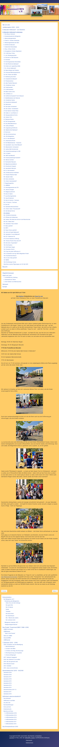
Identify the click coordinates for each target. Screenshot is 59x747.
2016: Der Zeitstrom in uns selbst (12, 659)
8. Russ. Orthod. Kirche (9, 49)
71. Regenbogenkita (9, 183)
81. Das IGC (6, 204)
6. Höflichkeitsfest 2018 (11, 713)
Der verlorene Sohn (10, 620)
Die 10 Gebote (9, 607)
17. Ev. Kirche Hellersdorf (10, 68)
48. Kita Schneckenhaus (10, 134)
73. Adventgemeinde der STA (11, 187)
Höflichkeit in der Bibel (9, 700)
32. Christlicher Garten (9, 100)
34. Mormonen (7, 104)
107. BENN (6, 260)
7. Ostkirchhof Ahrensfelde (10, 46)
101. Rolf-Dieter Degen (9, 247)
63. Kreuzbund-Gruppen (10, 166)
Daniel (7, 609)
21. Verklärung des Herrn (10, 76)
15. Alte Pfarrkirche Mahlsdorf (11, 64)
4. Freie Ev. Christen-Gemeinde (11, 40)
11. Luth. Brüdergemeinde (10, 55)
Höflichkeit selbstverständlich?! (12, 696)
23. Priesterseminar (8, 81)
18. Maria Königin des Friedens (11, 70)
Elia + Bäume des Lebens (12, 617)
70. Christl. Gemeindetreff (10, 181)
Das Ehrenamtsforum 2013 (10, 726)
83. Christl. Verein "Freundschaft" (12, 208)
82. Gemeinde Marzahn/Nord (11, 206)
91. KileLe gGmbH (8, 225)
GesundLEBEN (7, 637)
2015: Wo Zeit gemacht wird (11, 661)
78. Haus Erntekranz (9, 198)
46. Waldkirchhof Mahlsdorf (10, 130)
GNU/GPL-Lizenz (30, 737)
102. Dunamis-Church (9, 249)
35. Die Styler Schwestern (10, 106)
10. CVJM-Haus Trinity (9, 53)
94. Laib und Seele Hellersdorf (11, 232)
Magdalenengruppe (8, 273)
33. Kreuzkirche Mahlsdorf (10, 102)
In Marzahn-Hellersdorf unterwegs (12, 32)
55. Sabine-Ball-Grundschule (11, 149)
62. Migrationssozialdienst (10, 164)
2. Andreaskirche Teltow (10, 279)
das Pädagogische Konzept (9, 577)
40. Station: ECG (8, 117)
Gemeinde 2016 (8, 679)
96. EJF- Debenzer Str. (9, 236)
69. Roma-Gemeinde (9, 179)
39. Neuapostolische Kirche (10, 115)
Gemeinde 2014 (8, 683)
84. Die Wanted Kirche (9, 211)
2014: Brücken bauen (9, 663)
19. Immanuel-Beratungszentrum (12, 72)
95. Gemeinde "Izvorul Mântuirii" (12, 234)
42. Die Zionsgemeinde (9, 121)
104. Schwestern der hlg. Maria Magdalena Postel (16, 253)
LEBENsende (7, 640)
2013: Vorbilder (7, 665)
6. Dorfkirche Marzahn (9, 44)
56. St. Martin (7, 153)
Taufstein (8, 611)
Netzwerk (5, 284)
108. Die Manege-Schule (10, 262)
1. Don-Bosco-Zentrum (9, 34)
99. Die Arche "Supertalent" (11, 242)
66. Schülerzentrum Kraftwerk (11, 172)
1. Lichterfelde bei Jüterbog (10, 277)
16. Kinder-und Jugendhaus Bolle (12, 66)
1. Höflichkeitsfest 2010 (10, 723)
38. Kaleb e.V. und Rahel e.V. (11, 113)
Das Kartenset (7, 698)
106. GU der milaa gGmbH (10, 257)
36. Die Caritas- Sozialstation (11, 108)
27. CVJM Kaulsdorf (8, 89)
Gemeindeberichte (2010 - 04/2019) (13, 670)
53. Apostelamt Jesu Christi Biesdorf (13, 144)
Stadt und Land (7, 275)
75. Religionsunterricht (9, 191)
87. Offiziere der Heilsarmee (11, 217)
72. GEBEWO (7, 185)
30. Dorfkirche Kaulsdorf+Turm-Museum (14, 95)
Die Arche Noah (10, 613)
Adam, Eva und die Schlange (13, 603)
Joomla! (11, 737)
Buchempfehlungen (8, 704)
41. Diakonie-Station (9, 119)
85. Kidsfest (7, 213)
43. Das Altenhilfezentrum (10, 123)
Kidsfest (21, 296)
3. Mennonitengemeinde (10, 38)
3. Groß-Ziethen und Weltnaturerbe (12, 281)
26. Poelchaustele (8, 87)
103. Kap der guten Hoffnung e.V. (12, 251)
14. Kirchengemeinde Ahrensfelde (12, 61)
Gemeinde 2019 (8, 672)
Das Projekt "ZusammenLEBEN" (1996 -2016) (16, 627)
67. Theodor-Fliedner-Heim (10, 174)
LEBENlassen (7, 631)
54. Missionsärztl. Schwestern (11, 147)
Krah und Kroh (7, 707)
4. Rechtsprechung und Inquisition (13, 652)
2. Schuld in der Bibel (10, 648)
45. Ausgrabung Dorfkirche (10, 127)
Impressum (29, 740)
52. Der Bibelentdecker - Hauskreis (12, 142)
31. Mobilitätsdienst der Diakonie (12, 98)
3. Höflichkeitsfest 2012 (11, 719)
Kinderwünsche (7, 709)
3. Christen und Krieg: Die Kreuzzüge (14, 650)
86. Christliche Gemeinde (10, 215)
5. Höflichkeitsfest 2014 (11, 715)
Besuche (5, 267)
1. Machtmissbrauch (10, 646)
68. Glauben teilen (8, 176)
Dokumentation (7, 597)
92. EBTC (6, 228)
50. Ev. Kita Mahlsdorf (9, 138)
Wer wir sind (6, 25)
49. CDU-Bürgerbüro (9, 136)
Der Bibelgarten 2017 (9, 599)
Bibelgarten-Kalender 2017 (11, 622)
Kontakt (5, 286)
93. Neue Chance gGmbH (10, 230)
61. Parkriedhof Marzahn (10, 162)
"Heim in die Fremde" (10, 633)
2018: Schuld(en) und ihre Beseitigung (13, 644)
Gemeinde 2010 (8, 693)
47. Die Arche (7, 132)
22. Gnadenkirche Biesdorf (10, 78)
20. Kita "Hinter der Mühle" (10, 74)
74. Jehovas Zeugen (9, 189)
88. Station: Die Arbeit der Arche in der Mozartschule (17, 219)
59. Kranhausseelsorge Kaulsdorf (12, 157)
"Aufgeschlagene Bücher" (11, 624)
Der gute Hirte (9, 605)
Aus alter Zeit (7, 702)
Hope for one (39, 296)
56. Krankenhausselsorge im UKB (12, 151)
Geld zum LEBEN (8, 635)
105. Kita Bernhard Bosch (10, 255)
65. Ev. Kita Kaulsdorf (9, 170)
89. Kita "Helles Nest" (9, 221)
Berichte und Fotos (8, 711)
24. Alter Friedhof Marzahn (10, 83)
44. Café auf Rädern (9, 125)
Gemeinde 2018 (8, 674)
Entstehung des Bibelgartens (12, 601)
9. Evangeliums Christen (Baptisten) (13, 51)
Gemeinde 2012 (7, 687)
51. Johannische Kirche (9, 140)
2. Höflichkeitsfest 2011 (10, 721)
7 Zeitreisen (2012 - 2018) (10, 642)
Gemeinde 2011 (7, 691)
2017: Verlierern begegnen (10, 657)
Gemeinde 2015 (8, 681)
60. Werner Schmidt (9, 159)
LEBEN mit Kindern (8, 629)
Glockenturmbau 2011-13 (10, 689)
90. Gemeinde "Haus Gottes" (11, 223)
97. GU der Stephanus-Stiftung (11, 238)
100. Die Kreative (8, 245)
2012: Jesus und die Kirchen (11, 668)
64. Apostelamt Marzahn (10, 168)
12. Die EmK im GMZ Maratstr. (11, 57)
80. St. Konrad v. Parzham (10, 202)
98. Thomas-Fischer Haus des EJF (12, 240)
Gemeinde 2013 (8, 685)
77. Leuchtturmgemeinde (10, 196)
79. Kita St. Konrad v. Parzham (11, 200)
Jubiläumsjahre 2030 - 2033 (11, 27)
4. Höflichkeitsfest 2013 (11, 717)
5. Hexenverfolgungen (10, 655)
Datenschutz (29, 743)
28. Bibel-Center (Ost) (9, 91)
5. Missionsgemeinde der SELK (11, 42)
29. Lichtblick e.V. (8, 93)
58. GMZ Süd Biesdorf (9, 155)
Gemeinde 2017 (7, 676)
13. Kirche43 (7, 59)
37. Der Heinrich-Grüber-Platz (11, 110)
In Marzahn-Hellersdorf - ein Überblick (14, 29)
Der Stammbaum (10, 615)
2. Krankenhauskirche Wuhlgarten (12, 36)
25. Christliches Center (9, 85)
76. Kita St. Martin (8, 193)
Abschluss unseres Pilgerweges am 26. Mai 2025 (16, 264)
